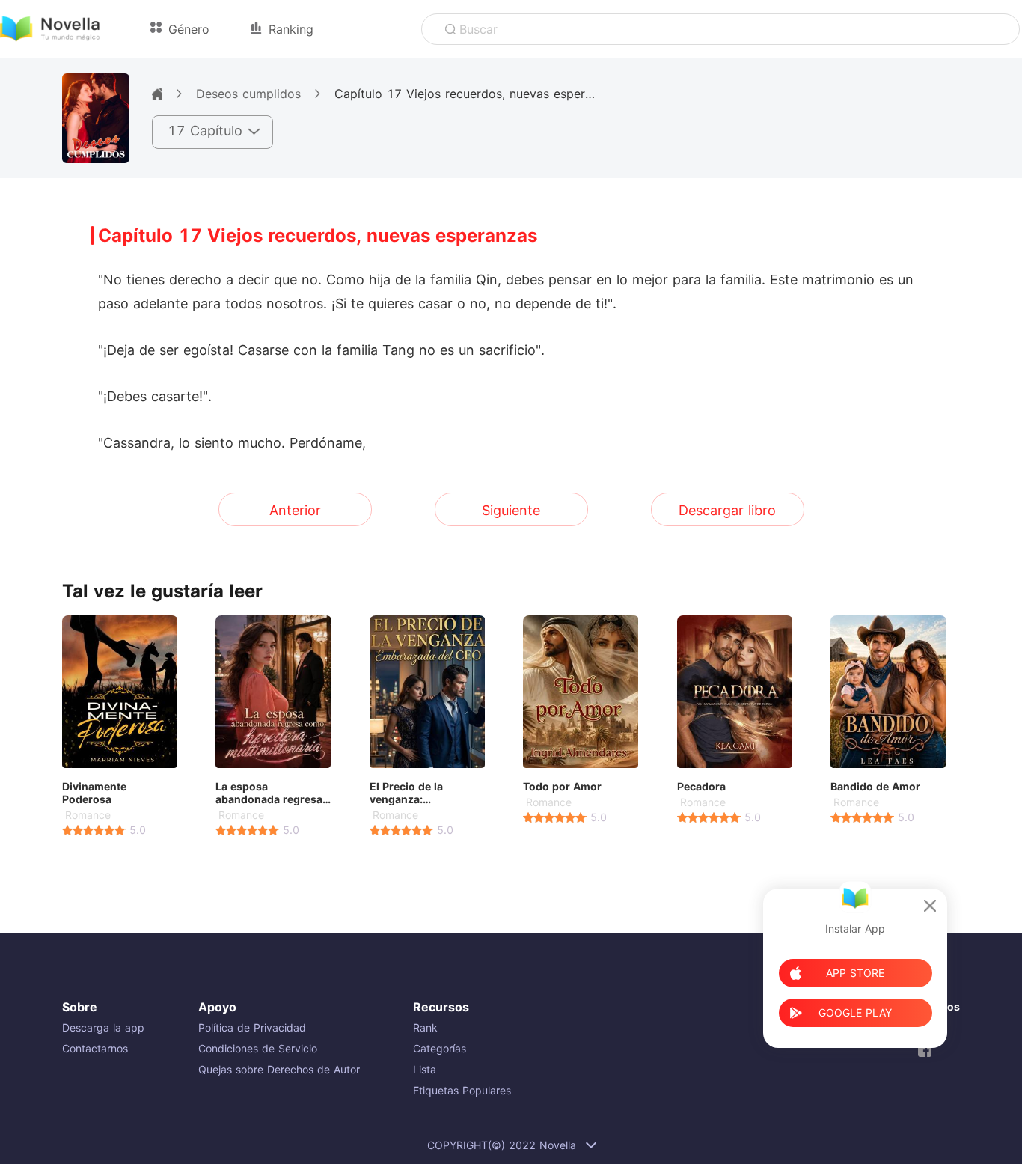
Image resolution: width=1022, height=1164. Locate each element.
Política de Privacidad (252, 1027)
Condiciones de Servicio (257, 1048)
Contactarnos (95, 1048)
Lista (424, 1069)
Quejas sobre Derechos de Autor (279, 1069)
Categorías (439, 1048)
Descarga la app (103, 1027)
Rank (425, 1027)
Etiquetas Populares (462, 1090)
